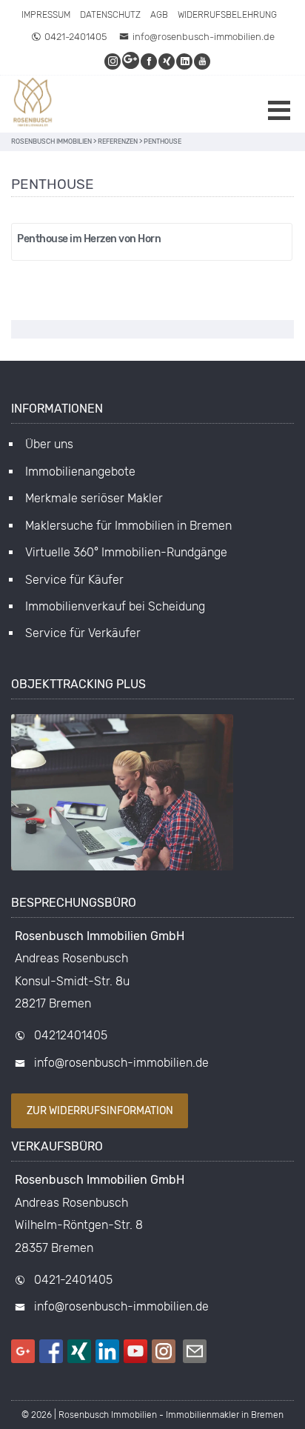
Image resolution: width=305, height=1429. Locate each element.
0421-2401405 (75, 36)
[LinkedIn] (185, 61)
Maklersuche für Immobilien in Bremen (128, 526)
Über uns (49, 444)
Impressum (45, 15)
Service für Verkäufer (83, 633)
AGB (159, 15)
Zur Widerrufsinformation (100, 1111)
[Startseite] (33, 104)
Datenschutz (110, 15)
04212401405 (70, 1035)
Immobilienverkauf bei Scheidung (115, 606)
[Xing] (167, 61)
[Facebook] (149, 61)
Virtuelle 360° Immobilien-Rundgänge (126, 552)
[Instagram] (113, 61)
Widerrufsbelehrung (227, 15)
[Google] (131, 61)
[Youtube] (203, 61)
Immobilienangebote (80, 471)
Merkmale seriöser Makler (94, 498)
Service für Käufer (74, 580)
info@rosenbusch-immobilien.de (204, 36)
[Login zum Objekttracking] (122, 870)
